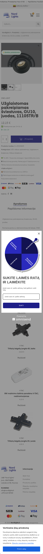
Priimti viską (21, 549)
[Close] (39, 233)
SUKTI (21, 305)
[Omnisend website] (21, 318)
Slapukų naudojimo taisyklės (23, 543)
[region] (21, 539)
